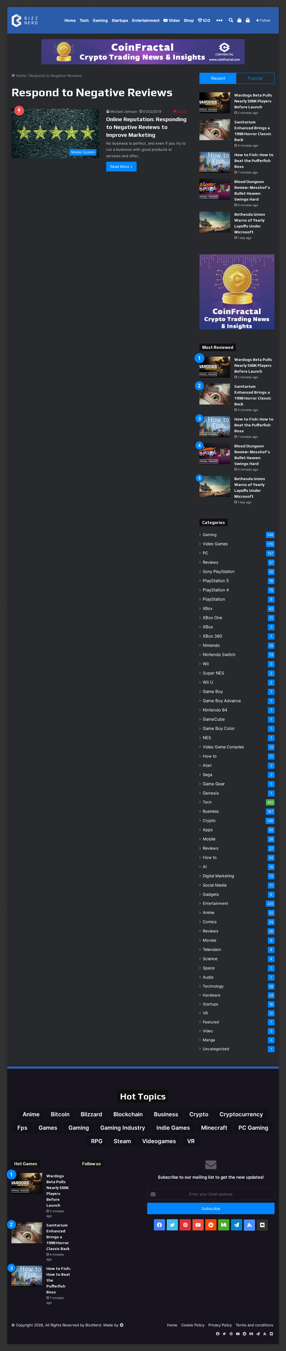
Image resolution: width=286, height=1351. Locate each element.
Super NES (213, 673)
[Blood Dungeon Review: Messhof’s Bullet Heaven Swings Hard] (214, 189)
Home (70, 20)
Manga (209, 1040)
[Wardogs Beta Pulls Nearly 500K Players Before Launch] (214, 102)
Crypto (209, 820)
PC (205, 553)
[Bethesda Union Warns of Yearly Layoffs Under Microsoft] (214, 222)
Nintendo (211, 645)
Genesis (211, 793)
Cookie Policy (192, 1325)
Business (211, 811)
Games (48, 1127)
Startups (120, 20)
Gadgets (211, 894)
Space (208, 967)
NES (207, 737)
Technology (213, 986)
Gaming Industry (122, 1127)
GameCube (214, 719)
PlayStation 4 (216, 590)
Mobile (209, 839)
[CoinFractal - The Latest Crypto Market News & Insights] (143, 51)
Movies (209, 940)
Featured (211, 1022)
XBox (208, 608)
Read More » (121, 166)
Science (210, 958)
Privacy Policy (220, 1325)
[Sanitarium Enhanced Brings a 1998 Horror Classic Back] (214, 129)
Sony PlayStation (218, 571)
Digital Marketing (218, 875)
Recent (218, 78)
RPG (97, 1141)
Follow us (91, 1163)
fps (22, 1127)
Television (212, 949)
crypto (198, 1114)
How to (210, 756)
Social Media (215, 885)
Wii (206, 663)
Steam (122, 1141)
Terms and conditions (254, 1325)
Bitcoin (60, 1114)
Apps (208, 829)
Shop (189, 20)
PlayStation (214, 599)
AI (205, 866)
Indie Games (173, 1127)
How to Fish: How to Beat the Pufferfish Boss (253, 160)
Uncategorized (216, 1049)
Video (174, 20)
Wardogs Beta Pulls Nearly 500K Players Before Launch (253, 101)
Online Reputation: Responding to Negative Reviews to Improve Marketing (146, 127)
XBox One (212, 617)
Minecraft (214, 1127)
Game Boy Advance (222, 700)
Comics (209, 921)
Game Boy (213, 691)
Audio (208, 977)
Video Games (215, 543)
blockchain (128, 1114)
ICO (206, 20)
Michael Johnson (123, 111)
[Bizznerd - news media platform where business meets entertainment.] (27, 20)
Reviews (210, 562)
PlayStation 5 (216, 580)
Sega (207, 774)
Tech (84, 20)
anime (31, 1114)
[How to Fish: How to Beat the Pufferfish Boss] (214, 162)
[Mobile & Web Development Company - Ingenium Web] (121, 1325)
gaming (78, 1127)
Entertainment (145, 20)
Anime (208, 912)
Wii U (208, 682)
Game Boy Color (219, 728)
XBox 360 (212, 636)
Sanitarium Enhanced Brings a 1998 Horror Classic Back (58, 1237)
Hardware (211, 995)
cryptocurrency (241, 1114)
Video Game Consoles (223, 746)
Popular (255, 78)
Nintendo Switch (219, 654)
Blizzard (91, 1114)
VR (205, 1013)
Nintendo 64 (215, 710)
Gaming (100, 20)
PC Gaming (253, 1127)
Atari (207, 765)
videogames (159, 1141)
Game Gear (214, 783)
